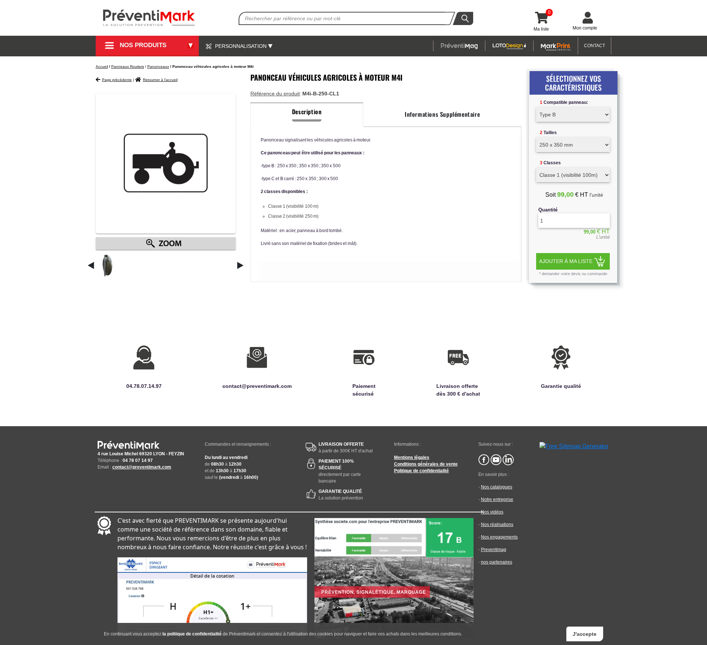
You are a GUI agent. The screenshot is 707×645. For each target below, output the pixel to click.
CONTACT (594, 45)
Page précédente (117, 80)
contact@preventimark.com (141, 467)
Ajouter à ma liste (565, 261)
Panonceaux (158, 66)
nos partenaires (496, 562)
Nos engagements (499, 537)
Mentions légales (411, 457)
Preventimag (493, 549)
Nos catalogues (496, 487)
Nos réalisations (497, 524)
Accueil (102, 66)
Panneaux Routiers (127, 66)
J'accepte (585, 634)
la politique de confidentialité (192, 634)
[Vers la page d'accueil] (149, 18)
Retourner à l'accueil (160, 80)
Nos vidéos (492, 512)
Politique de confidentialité (421, 470)
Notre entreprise (497, 499)
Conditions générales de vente (426, 464)
